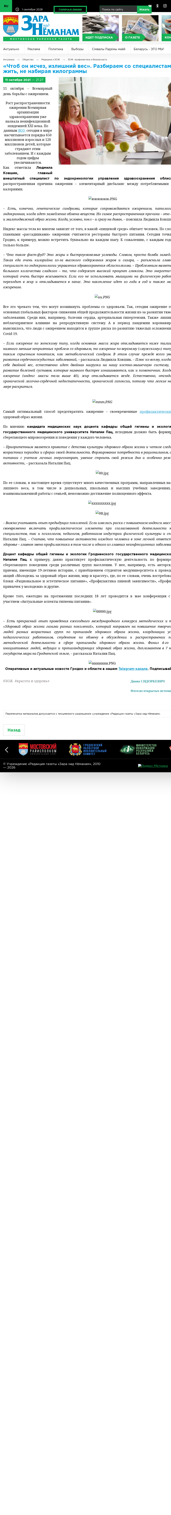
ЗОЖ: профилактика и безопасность (87, 59)
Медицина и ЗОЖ (50, 59)
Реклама (34, 49)
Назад (14, 730)
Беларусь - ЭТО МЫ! (149, 49)
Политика (55, 49)
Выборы (77, 49)
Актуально (11, 49)
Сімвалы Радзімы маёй (108, 49)
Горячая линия (70, 9)
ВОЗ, (22, 130)
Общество (27, 59)
